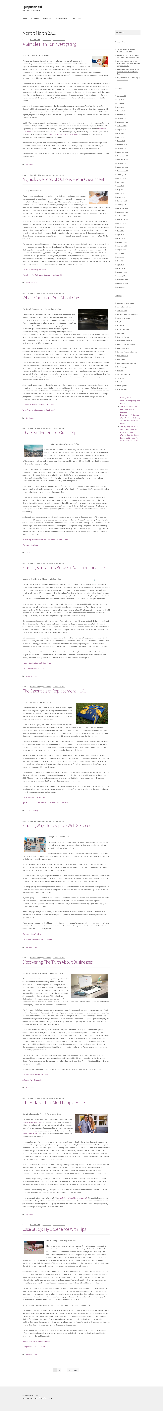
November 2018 (122, 283)
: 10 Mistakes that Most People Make (54, 1102)
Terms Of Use (76, 18)
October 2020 (121, 216)
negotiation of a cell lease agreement (72, 1198)
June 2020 (120, 227)
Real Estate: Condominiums (126, 363)
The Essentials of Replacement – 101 (54, 691)
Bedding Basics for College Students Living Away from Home (130, 401)
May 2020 (120, 231)
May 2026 (120, 107)
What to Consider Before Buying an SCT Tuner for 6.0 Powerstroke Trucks (129, 438)
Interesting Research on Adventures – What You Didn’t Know (45, 539)
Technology (121, 378)
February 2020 (122, 242)
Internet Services (123, 348)
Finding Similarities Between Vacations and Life (64, 567)
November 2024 (122, 156)
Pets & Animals (122, 356)
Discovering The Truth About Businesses (58, 962)
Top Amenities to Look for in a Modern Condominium (127, 50)
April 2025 (120, 137)
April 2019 (120, 265)
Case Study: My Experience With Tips (54, 1229)
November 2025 (122, 122)
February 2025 (122, 145)
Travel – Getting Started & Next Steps (37, 663)
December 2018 (122, 280)
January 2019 (121, 276)
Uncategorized (122, 386)
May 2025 (120, 133)
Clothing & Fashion (124, 318)
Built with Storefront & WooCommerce (37, 1398)
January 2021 (121, 205)
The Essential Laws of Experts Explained (38, 939)
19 (69, 1370)
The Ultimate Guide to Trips (33, 668)
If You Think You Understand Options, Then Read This (43, 275)
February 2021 (122, 201)
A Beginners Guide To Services (34, 1347)
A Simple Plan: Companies (32, 1080)
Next (76, 1370)
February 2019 (122, 272)
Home (25, 18)
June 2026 (120, 103)
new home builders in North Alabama (62, 134)
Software (120, 371)
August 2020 (121, 223)
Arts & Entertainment (124, 307)
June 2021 (120, 186)
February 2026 (122, 115)
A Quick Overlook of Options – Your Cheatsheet (63, 179)
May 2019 (120, 261)
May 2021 (120, 190)
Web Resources (31, 283)
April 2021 (120, 193)
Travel (28, 553)
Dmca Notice (47, 18)
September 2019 (122, 246)
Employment (121, 322)
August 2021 (121, 178)
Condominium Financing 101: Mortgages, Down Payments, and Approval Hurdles (128, 63)
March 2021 (121, 197)
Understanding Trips (30, 545)
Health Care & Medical (125, 341)
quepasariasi (46, 40)
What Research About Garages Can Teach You (39, 410)
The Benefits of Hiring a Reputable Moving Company (129, 409)
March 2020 (121, 238)
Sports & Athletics (123, 374)
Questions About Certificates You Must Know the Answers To (45, 803)
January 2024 (121, 163)
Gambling (120, 333)
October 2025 (121, 126)
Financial (120, 326)
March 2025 (121, 141)
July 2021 (120, 182)
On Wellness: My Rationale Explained (36, 1341)
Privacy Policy (61, 18)
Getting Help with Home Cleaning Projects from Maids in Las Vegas (129, 429)
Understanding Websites (32, 934)
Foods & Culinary (32, 811)
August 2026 (121, 96)
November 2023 (122, 171)
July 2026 (120, 100)
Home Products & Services (126, 344)
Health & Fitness (32, 676)
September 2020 (122, 220)
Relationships (31, 1088)
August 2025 (121, 130)
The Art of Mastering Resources (34, 269)
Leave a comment (59, 40)
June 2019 (120, 257)
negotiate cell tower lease (32, 1122)
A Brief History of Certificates (34, 797)
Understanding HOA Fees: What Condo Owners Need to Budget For (128, 72)
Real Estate (30, 164)
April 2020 (120, 235)
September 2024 (122, 160)
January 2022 (121, 175)
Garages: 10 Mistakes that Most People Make (39, 405)
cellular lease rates (30, 1134)
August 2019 (121, 250)
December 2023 (122, 167)
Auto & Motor (122, 311)
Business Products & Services (127, 314)
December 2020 (122, 208)
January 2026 (121, 118)
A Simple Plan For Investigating (49, 44)
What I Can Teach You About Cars (51, 297)
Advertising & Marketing (125, 303)
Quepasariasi (32, 7)
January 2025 (121, 148)
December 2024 (122, 152)
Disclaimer (35, 18)
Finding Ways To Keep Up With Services (57, 825)
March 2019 (121, 268)
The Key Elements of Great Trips (50, 433)
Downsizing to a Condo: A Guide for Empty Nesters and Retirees (128, 56)
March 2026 (121, 111)
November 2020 (122, 212)
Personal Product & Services (127, 352)
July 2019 (120, 253)
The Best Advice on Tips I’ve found (35, 1074)
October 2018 (121, 287)
